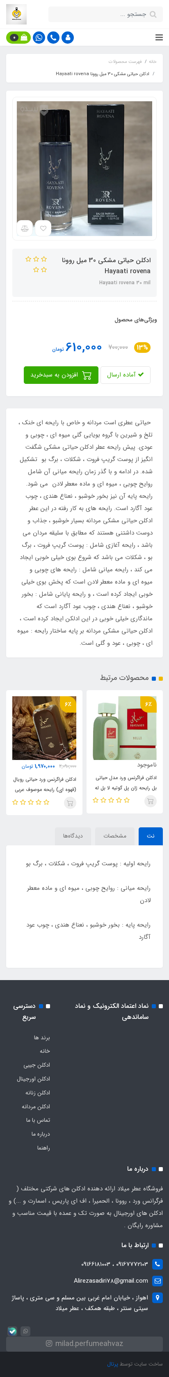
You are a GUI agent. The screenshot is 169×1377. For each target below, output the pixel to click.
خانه (45, 1051)
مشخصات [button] (114, 835)
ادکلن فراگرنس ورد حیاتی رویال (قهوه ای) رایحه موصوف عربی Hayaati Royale (44, 789)
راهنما (43, 1147)
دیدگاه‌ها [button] (73, 835)
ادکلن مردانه (36, 1106)
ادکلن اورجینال (33, 1078)
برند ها (42, 1037)
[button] (68, 37)
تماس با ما (38, 1120)
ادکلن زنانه (37, 1092)
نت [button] (151, 835)
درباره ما (41, 1134)
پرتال (112, 1364)
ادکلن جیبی (36, 1065)
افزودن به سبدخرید (55, 375)
